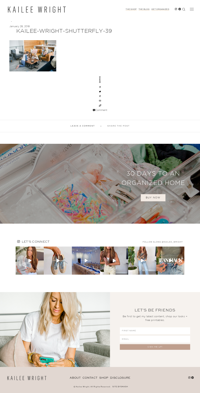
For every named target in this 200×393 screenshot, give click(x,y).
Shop (103, 377)
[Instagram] (40, 272)
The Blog (144, 9)
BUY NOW (153, 198)
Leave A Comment (82, 126)
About (75, 377)
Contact (89, 377)
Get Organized (160, 9)
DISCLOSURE (120, 377)
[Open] (30, 261)
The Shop (131, 9)
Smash (124, 387)
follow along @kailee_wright (163, 242)
